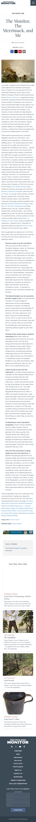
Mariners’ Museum (12, 97)
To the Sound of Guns (18, 187)
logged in (17, 548)
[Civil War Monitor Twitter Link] (15, 746)
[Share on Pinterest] (20, 51)
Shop (18, 754)
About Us (18, 770)
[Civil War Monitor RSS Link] (11, 746)
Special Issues (18, 763)
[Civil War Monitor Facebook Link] (24, 746)
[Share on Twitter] (16, 51)
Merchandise (18, 757)
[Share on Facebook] (12, 51)
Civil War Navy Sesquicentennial (15, 206)
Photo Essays (18, 767)
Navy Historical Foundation (13, 191)
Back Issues (18, 760)
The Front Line (18, 13)
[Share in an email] (24, 51)
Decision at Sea (27, 226)
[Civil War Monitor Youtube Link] (20, 746)
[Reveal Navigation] (33, 3)
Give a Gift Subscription (18, 783)
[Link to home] (8, 3)
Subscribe (18, 751)
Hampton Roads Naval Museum (19, 204)
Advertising (18, 777)
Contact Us (18, 773)
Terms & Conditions (18, 780)
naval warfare (17, 524)
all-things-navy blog (8, 194)
